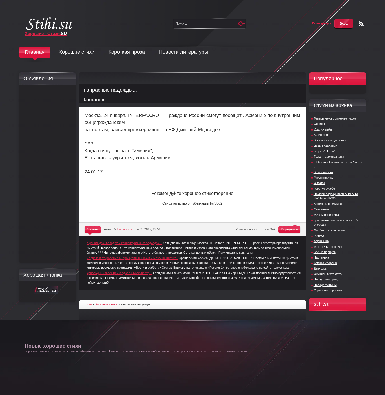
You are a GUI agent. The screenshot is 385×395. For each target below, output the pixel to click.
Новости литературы (183, 52)
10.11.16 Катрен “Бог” (329, 246)
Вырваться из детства (330, 140)
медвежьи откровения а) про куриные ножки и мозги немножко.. (132, 258)
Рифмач (320, 235)
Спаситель (321, 209)
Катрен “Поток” (324, 151)
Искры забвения (325, 145)
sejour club (321, 241)
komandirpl (96, 100)
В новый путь (323, 172)
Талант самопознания (329, 156)
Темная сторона (325, 263)
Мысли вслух (323, 177)
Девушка (320, 268)
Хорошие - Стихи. (46, 33)
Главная (35, 52)
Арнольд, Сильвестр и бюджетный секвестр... (119, 273)
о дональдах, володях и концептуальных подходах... (124, 243)
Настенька (321, 257)
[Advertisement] (45, 174)
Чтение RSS (361, 24)
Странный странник (328, 290)
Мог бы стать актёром (329, 230)
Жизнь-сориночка (326, 214)
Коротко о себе (324, 188)
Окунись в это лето (328, 273)
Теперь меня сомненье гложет (335, 118)
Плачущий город (325, 279)
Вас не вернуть (325, 252)
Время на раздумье (328, 203)
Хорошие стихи (76, 52)
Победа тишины (325, 285)
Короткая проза (127, 52)
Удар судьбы (323, 129)
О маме (319, 183)
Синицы (319, 123)
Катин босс (321, 134)
